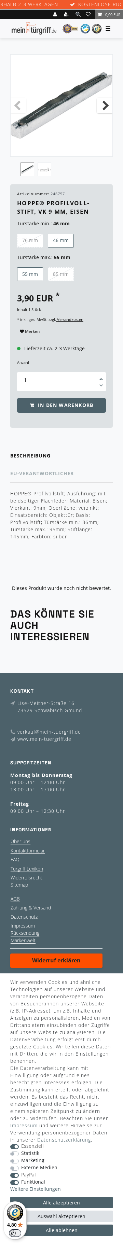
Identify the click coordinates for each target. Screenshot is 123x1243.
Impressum (23, 925)
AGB (15, 898)
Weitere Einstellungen (35, 1189)
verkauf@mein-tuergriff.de (49, 732)
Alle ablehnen (62, 1230)
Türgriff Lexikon (27, 868)
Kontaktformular (28, 850)
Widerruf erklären (56, 960)
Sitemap (19, 884)
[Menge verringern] (101, 386)
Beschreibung (30, 455)
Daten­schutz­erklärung (64, 1139)
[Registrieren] (67, 14)
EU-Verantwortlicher (42, 473)
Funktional (33, 1182)
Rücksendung (25, 933)
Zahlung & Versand (31, 907)
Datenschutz (24, 917)
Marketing (32, 1160)
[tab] (61, 456)
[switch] (15, 1233)
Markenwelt (23, 940)
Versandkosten (69, 319)
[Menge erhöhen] (101, 377)
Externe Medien (39, 1168)
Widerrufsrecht (26, 877)
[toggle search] (78, 14)
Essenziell (32, 1146)
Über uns (20, 841)
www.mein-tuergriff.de (44, 739)
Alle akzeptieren (61, 1202)
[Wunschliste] (89, 14)
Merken (32, 331)
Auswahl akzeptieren (61, 1216)
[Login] (55, 14)
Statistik (30, 1153)
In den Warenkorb (64, 405)
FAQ (15, 859)
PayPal (28, 1175)
